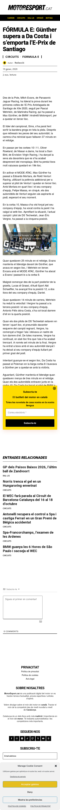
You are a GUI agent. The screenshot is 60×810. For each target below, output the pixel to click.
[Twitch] (32, 738)
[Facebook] (5, 83)
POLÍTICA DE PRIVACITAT (40, 806)
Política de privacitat (30, 671)
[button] (55, 765)
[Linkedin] (25, 83)
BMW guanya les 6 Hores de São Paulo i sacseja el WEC (27, 549)
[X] (18, 83)
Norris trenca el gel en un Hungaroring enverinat (22, 484)
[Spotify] (22, 738)
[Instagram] (16, 738)
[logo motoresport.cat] (30, 7)
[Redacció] (5, 63)
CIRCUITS (7, 490)
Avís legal (30, 678)
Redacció (19, 62)
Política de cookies (30, 675)
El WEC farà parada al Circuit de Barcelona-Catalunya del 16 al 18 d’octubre (28, 500)
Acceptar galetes (30, 784)
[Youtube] (43, 738)
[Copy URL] (31, 83)
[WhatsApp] (12, 83)
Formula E (30, 56)
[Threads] (48, 738)
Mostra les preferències (30, 799)
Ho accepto (30, 243)
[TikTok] (27, 738)
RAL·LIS (6, 476)
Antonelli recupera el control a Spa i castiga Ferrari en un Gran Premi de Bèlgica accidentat (30, 518)
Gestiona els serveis (18, 776)
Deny (30, 792)
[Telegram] (37, 83)
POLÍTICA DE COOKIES (17, 806)
